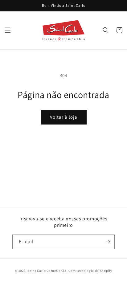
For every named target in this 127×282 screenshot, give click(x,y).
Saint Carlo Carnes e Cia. (47, 270)
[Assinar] (107, 242)
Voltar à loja (63, 117)
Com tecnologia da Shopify (90, 270)
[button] (7, 30)
